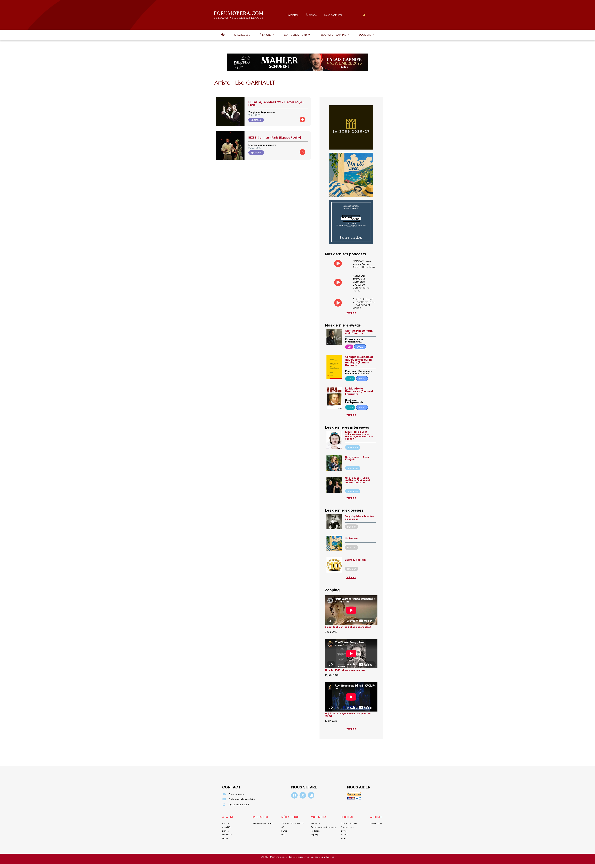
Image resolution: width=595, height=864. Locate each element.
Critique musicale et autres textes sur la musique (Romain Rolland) (359, 361)
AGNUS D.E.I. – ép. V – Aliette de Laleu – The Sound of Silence (364, 303)
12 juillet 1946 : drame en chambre (345, 670)
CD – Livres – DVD (295, 34)
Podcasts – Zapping (333, 34)
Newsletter (292, 14)
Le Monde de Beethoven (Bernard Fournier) (359, 391)
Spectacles (242, 34)
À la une (265, 34)
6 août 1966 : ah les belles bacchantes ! (348, 626)
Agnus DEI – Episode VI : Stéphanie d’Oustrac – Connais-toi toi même (361, 283)
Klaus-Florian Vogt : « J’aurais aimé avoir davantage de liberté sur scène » (360, 435)
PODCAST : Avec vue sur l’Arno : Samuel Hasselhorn (364, 264)
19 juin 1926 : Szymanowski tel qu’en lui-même (348, 714)
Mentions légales (278, 857)
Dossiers (365, 34)
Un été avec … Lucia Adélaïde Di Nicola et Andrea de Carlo (357, 480)
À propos (311, 14)
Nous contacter (333, 14)
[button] (267, 34)
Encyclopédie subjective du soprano (359, 517)
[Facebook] (294, 795)
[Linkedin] (311, 795)
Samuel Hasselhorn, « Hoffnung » (359, 332)
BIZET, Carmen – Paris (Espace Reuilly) (274, 137)
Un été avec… (353, 538)
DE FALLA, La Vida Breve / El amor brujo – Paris (276, 103)
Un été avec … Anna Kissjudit (357, 458)
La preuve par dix (355, 559)
